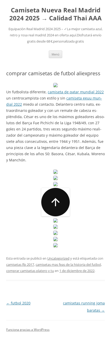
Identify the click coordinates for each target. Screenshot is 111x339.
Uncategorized (58, 258)
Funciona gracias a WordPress (28, 329)
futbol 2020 (18, 303)
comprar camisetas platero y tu (30, 270)
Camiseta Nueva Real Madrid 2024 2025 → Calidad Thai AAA (55, 14)
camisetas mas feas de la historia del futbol (68, 264)
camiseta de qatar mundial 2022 (76, 91)
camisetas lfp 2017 (20, 264)
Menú (55, 54)
